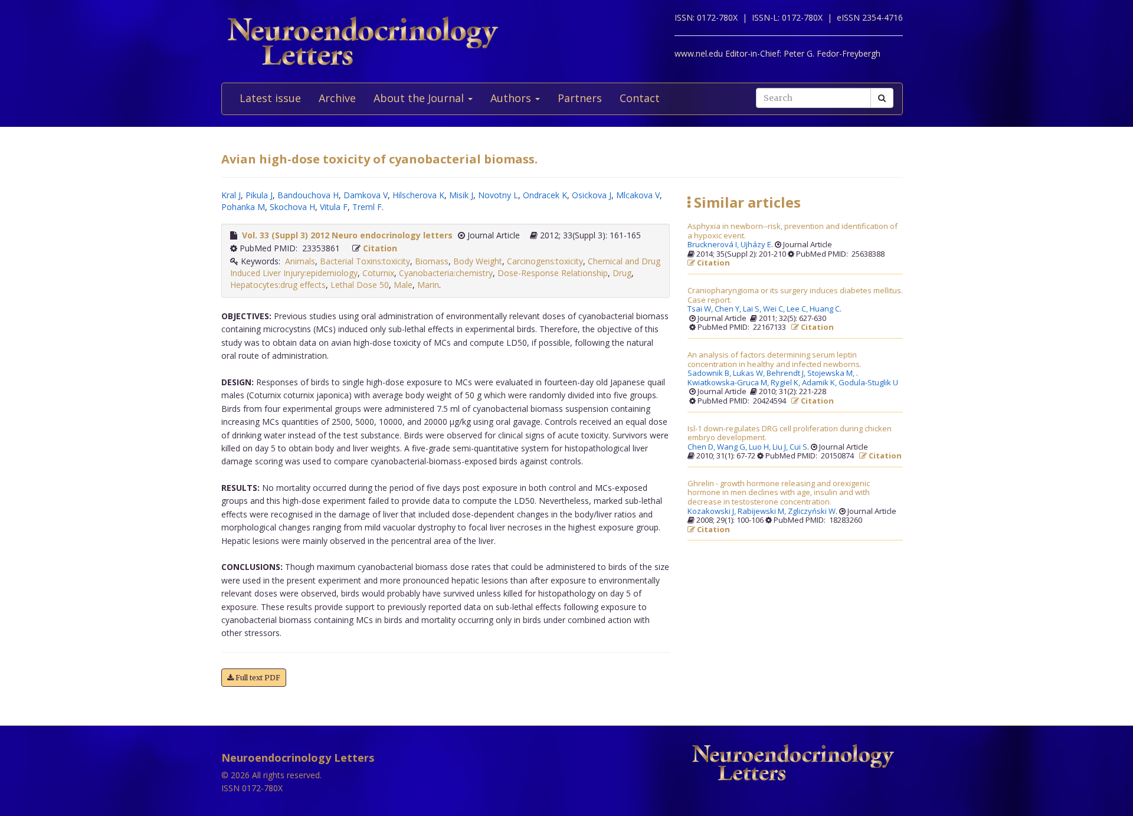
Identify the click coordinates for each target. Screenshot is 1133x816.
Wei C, (775, 309)
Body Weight (477, 261)
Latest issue (270, 98)
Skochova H (292, 206)
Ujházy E (756, 245)
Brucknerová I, (714, 245)
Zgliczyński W (812, 511)
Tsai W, (701, 309)
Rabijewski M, (763, 511)
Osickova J (591, 195)
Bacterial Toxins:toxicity (365, 261)
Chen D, (702, 447)
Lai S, (753, 309)
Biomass (431, 261)
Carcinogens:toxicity (545, 261)
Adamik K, (820, 383)
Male (403, 284)
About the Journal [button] (420, 98)
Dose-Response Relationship (552, 272)
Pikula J (259, 195)
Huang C (825, 309)
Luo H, (760, 447)
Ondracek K (545, 195)
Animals (300, 261)
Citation (380, 248)
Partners (580, 98)
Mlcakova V (638, 195)
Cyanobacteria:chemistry (446, 272)
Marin (428, 284)
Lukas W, (750, 373)
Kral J (231, 195)
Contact (640, 98)
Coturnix (378, 272)
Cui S (798, 447)
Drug (622, 272)
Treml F (367, 206)
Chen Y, (729, 309)
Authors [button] (512, 98)
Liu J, (781, 447)
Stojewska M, (831, 373)
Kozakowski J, (712, 511)
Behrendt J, (787, 373)
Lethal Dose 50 (359, 284)
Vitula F (334, 206)
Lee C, (798, 309)
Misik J (461, 195)
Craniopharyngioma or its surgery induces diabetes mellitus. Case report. (795, 295)
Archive (337, 98)
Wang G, (733, 447)
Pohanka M (243, 206)
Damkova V (365, 195)
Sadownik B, (710, 373)
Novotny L (498, 195)
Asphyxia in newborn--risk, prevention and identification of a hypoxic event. (792, 231)
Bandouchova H (308, 195)
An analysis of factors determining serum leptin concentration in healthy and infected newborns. (774, 359)
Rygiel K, (786, 383)
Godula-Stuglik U (868, 383)
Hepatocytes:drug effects (278, 284)
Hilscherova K (418, 195)
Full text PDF (257, 677)
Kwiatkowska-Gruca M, (729, 383)
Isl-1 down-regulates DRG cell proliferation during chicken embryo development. (789, 433)
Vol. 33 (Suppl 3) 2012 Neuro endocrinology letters (347, 235)
